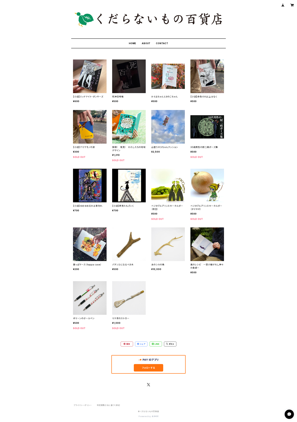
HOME (132, 43)
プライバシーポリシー (83, 405)
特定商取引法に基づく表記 (108, 405)
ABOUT (146, 43)
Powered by (145, 416)
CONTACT (162, 43)
